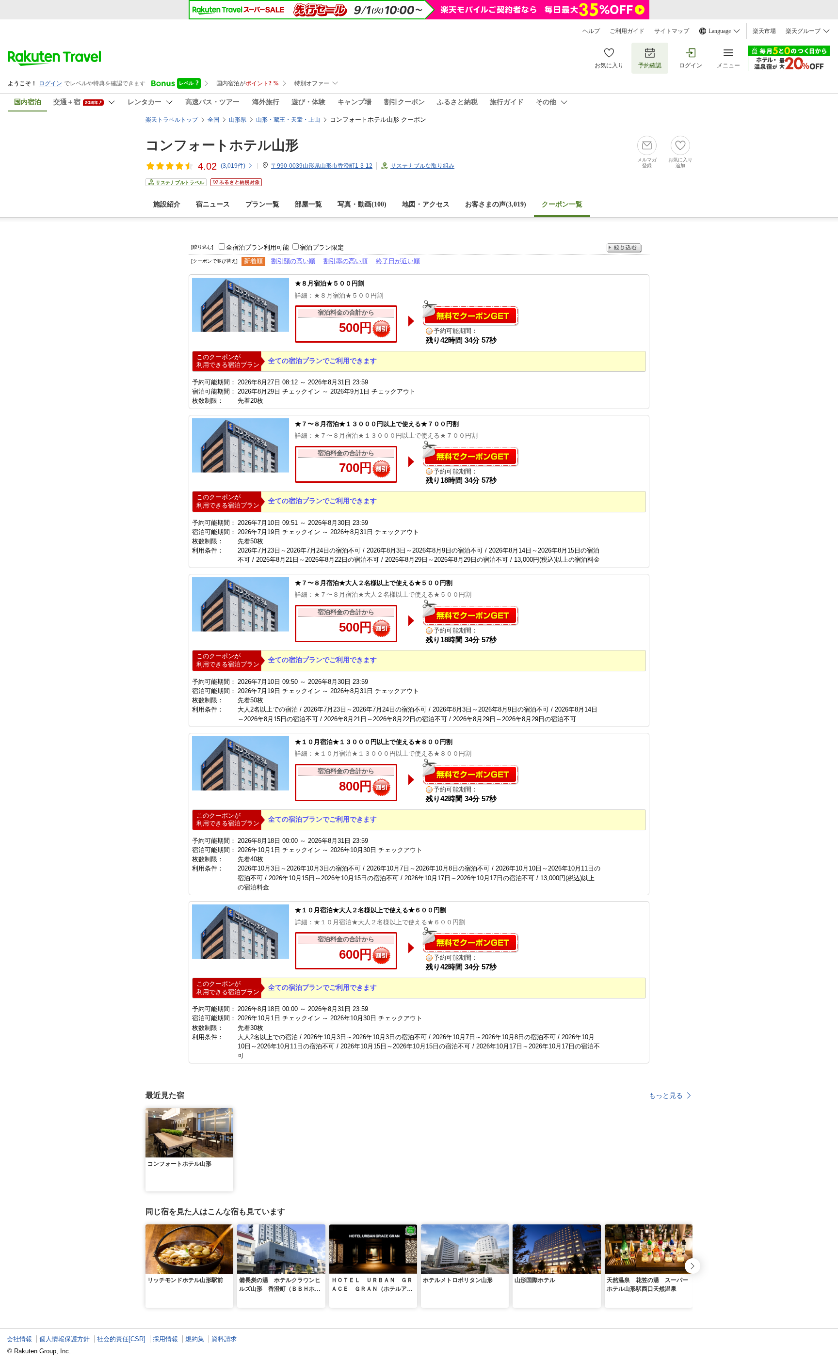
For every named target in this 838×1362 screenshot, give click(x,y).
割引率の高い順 (345, 261)
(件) (233, 166)
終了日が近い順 (398, 261)
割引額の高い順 (293, 261)
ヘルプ (591, 31)
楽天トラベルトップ (171, 119)
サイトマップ (671, 31)
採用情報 (165, 1339)
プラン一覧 (262, 204)
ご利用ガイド (627, 31)
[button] (227, 1114)
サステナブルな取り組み (422, 165)
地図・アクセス (426, 204)
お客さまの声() (495, 204)
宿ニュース (213, 204)
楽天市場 (764, 31)
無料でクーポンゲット (470, 313)
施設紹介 (166, 204)
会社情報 (19, 1339)
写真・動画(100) (362, 204)
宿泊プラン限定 (322, 247)
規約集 (194, 1339)
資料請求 (224, 1339)
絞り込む (624, 248)
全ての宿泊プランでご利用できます (322, 360)
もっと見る (666, 1095)
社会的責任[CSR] (121, 1339)
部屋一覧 (308, 204)
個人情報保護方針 (64, 1339)
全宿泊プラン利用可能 (257, 247)
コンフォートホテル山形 (222, 145)
